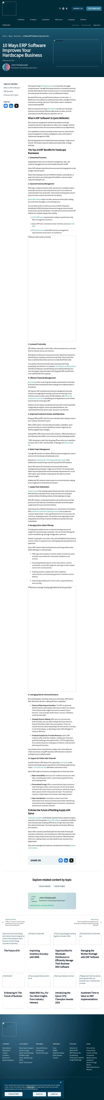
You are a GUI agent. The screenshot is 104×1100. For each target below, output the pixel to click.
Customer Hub (94, 9)
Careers (5, 1053)
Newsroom (6, 1058)
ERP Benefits (8, 91)
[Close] (60, 1082)
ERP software (51, 109)
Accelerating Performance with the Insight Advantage (77, 1057)
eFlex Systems (57, 1055)
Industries (6, 25)
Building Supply (86, 25)
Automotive (75, 25)
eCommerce (63, 763)
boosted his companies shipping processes (45, 511)
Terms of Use (90, 1048)
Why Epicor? (6, 1050)
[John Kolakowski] (6, 67)
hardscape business (47, 86)
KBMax (55, 1050)
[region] (33, 1089)
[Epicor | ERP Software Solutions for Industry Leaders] (9, 8)
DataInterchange (58, 1053)
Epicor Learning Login (26, 1053)
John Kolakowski (19, 64)
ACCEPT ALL (54, 1094)
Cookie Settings (91, 1053)
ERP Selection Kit (75, 1053)
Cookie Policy (30, 1087)
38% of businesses (38, 230)
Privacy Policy (90, 1050)
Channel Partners (41, 1048)
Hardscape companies (35, 818)
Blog (10, 36)
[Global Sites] (63, 9)
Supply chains (32, 491)
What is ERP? (74, 1050)
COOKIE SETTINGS (13, 1094)
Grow (54, 1048)
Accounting (32, 382)
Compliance (90, 1055)
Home (4, 36)
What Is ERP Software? (12, 88)
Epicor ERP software (34, 199)
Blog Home (97, 25)
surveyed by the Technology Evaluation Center (51, 460)
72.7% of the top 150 (39, 767)
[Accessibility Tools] (66, 9)
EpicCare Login (24, 1050)
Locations (5, 1055)
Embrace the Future (11, 95)
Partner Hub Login (42, 1053)
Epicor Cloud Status (25, 1062)
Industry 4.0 (73, 1048)
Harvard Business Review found (65, 366)
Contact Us (78, 9)
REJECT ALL (39, 1094)
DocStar (55, 1058)
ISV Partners (40, 1050)
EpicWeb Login (24, 1055)
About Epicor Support (26, 1048)
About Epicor (6, 1048)
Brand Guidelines (8, 1060)
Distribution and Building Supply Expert (24, 68)
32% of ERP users (37, 217)
